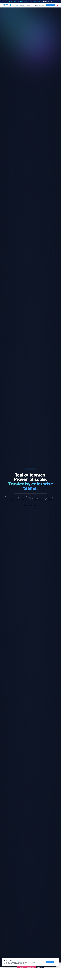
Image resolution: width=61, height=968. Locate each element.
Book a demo (50, 5)
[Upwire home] (6, 5)
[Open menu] (57, 5)
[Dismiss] (56, 962)
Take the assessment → (30, 505)
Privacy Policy (21, 963)
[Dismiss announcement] (58, 1)
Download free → (47, 1)
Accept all (50, 962)
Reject (42, 962)
